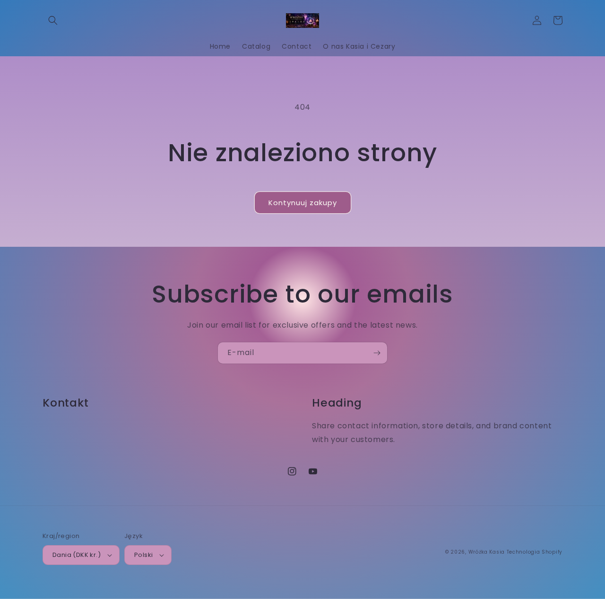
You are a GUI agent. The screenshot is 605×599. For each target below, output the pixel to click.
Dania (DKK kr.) (76, 554)
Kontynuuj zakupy (302, 203)
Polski (143, 554)
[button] (53, 20)
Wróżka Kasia (486, 552)
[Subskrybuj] (376, 353)
